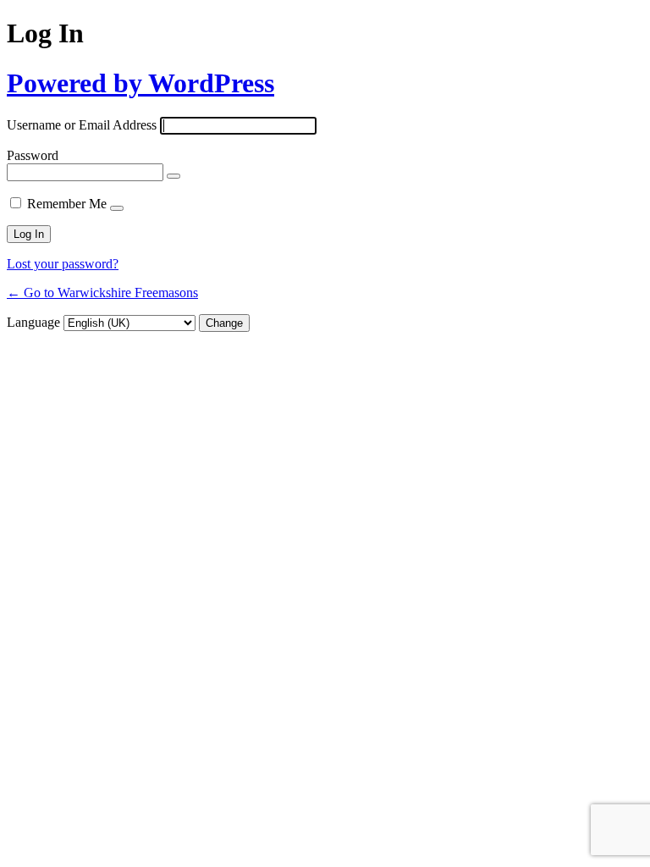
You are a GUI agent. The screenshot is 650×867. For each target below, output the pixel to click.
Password (32, 155)
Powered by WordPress (140, 83)
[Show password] (173, 176)
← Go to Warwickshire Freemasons (102, 292)
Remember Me (67, 203)
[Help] (117, 208)
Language (33, 322)
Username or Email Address (82, 125)
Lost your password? (62, 264)
